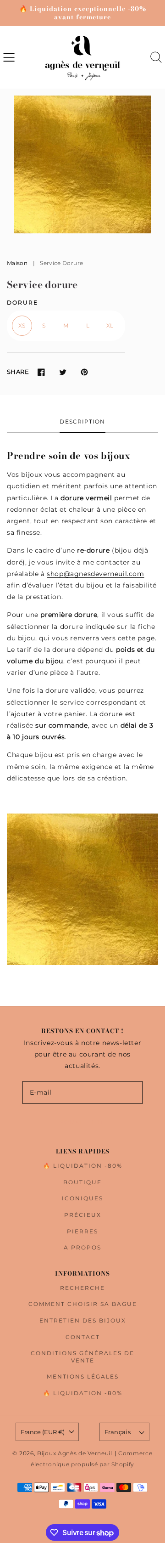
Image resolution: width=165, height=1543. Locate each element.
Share (18, 371)
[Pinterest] (84, 371)
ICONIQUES (82, 1198)
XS (22, 325)
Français (117, 1432)
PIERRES (82, 1231)
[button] (9, 57)
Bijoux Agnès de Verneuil (74, 1453)
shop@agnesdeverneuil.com (95, 574)
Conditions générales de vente (82, 1357)
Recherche (82, 1287)
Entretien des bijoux (82, 1320)
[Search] (156, 57)
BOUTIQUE (82, 1182)
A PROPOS (82, 1247)
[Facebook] (41, 371)
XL (110, 325)
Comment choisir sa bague (82, 1303)
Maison (17, 263)
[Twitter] (62, 371)
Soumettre (82, 1122)
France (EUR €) (43, 1432)
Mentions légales (83, 1376)
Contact (83, 1337)
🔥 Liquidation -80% (82, 1165)
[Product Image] (82, 164)
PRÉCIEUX (82, 1214)
